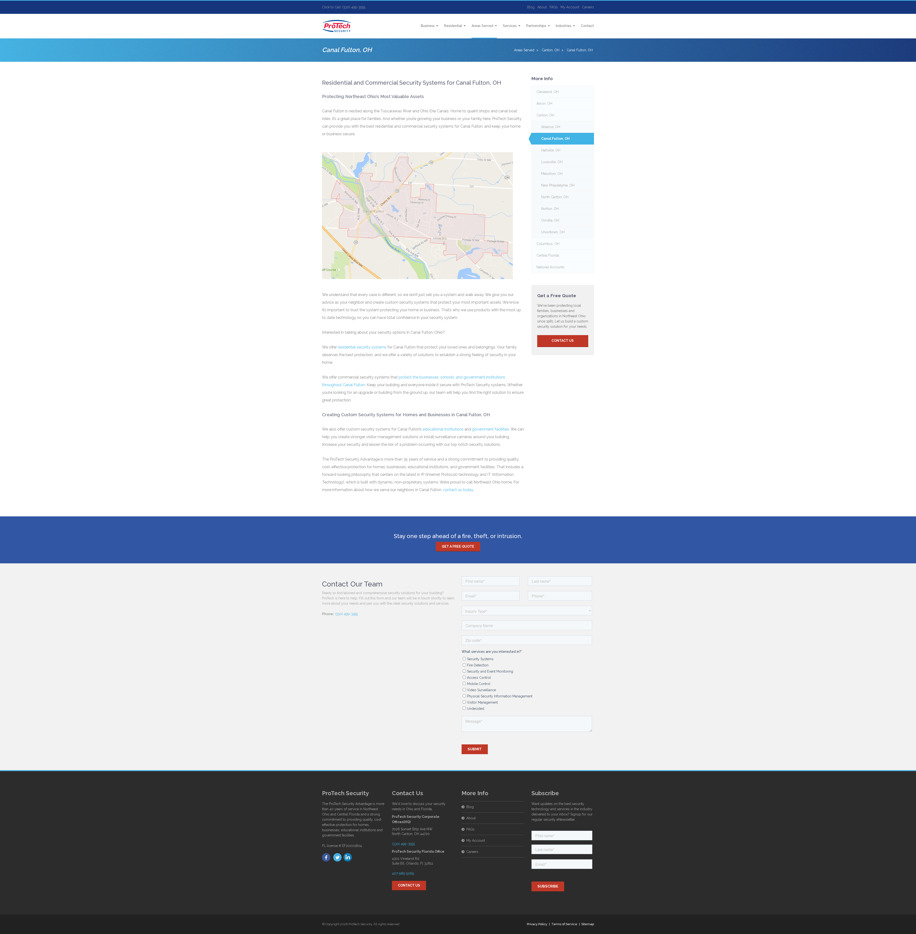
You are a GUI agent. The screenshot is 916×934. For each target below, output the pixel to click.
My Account (570, 7)
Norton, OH (550, 209)
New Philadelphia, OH (557, 185)
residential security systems (362, 347)
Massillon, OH (551, 174)
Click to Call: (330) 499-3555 (343, 7)
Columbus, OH (547, 244)
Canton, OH (545, 115)
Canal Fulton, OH (555, 138)
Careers (588, 7)
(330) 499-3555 (346, 614)
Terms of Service (564, 924)
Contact (587, 26)
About (542, 7)
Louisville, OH (551, 162)
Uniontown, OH (553, 232)
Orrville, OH (550, 220)
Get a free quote (458, 546)
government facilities (490, 429)
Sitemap (587, 924)
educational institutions (443, 429)
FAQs (554, 7)
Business (428, 26)
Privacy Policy (537, 924)
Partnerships (536, 26)
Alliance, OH (550, 127)
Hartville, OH (550, 150)
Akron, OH (544, 103)
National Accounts (550, 267)
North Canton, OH (554, 197)
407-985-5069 (403, 873)
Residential (453, 26)
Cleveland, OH (547, 92)
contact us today (458, 490)
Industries (563, 26)
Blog (531, 7)
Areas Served (482, 26)
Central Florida (547, 255)
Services (510, 26)
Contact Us (563, 340)
